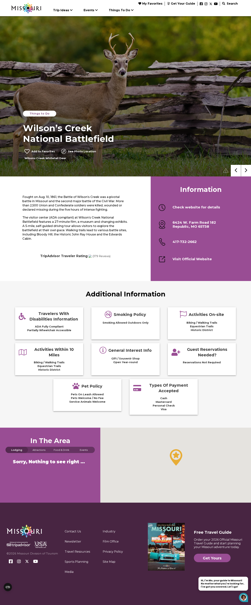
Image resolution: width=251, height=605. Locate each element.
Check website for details (196, 207)
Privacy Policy (113, 551)
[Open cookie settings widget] (8, 587)
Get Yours (212, 558)
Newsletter (73, 541)
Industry (109, 531)
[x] (210, 4)
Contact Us (73, 531)
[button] (176, 457)
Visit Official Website (192, 259)
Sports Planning (76, 561)
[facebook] (201, 4)
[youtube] (216, 4)
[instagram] (206, 4)
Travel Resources (77, 551)
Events (89, 10)
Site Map (109, 561)
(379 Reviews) (101, 256)
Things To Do (119, 10)
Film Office (111, 541)
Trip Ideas (61, 10)
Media (69, 572)
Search (232, 3)
